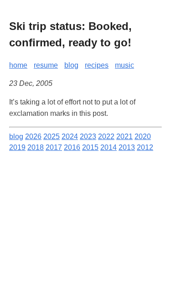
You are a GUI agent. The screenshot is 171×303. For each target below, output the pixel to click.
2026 (33, 136)
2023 (88, 136)
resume (46, 65)
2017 (54, 147)
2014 (108, 147)
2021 (124, 136)
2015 (90, 147)
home (18, 65)
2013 (127, 147)
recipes (97, 65)
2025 (51, 136)
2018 (35, 147)
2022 (106, 136)
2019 (17, 147)
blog (71, 65)
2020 (143, 136)
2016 (72, 147)
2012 (145, 147)
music (124, 65)
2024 (70, 136)
